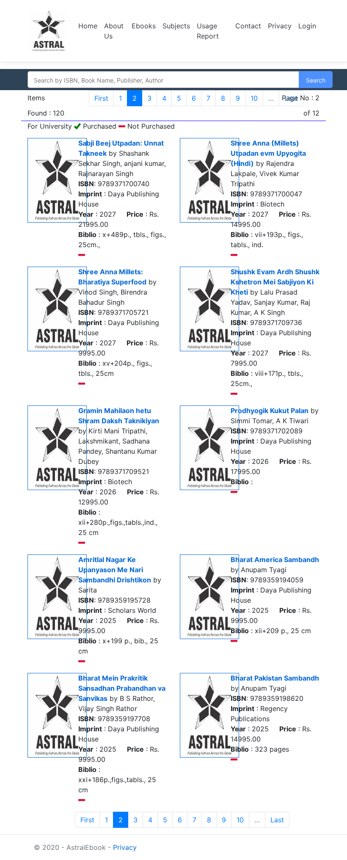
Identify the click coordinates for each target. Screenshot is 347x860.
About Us (114, 31)
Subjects (176, 26)
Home (87, 26)
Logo (48, 30)
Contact (248, 26)
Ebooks (144, 26)
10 (254, 98)
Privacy (280, 26)
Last (277, 820)
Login (307, 26)
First (101, 98)
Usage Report (208, 31)
